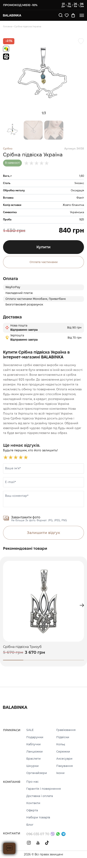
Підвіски (62, 737)
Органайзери (36, 773)
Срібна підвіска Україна (27, 26)
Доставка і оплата (39, 796)
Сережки (63, 751)
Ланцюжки (34, 751)
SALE (30, 730)
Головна (7, 26)
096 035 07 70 (37, 834)
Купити (43, 247)
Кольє (60, 744)
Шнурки (32, 766)
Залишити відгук (43, 533)
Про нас (32, 781)
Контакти (33, 803)
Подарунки (34, 737)
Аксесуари (64, 758)
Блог (29, 824)
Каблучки (33, 744)
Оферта (32, 810)
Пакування (64, 766)
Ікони (60, 773)
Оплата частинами (44, 262)
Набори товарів (38, 817)
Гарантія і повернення (43, 789)
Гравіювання (66, 730)
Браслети (33, 758)
